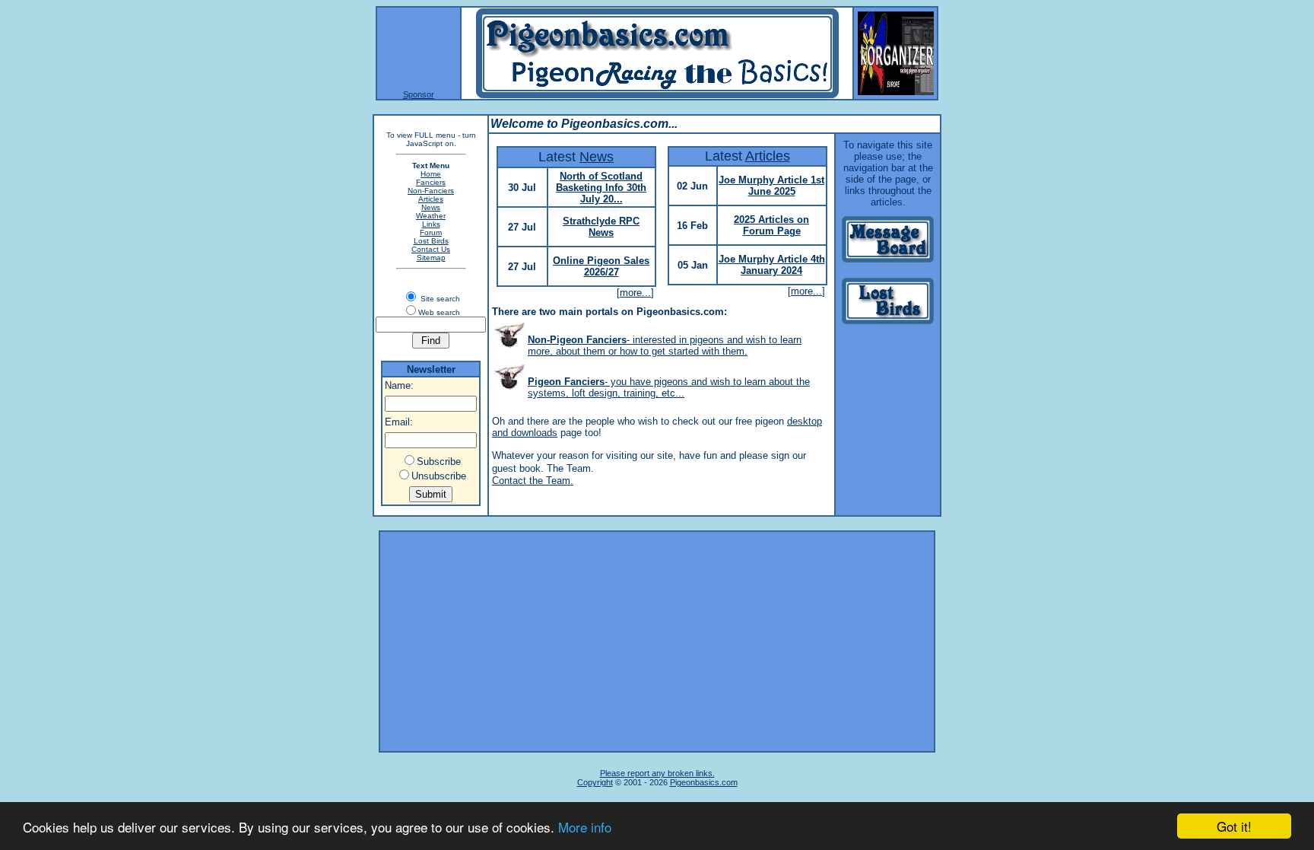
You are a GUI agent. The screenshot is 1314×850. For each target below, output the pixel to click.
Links (431, 224)
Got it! (1234, 826)
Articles (430, 199)
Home (431, 174)
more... (635, 292)
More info (584, 826)
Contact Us (430, 249)
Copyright (595, 782)
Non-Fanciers (431, 190)
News (430, 207)
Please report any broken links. (657, 773)
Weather (431, 216)
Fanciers (431, 182)
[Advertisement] (657, 641)
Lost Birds (431, 241)
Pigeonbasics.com (704, 782)
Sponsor (418, 94)
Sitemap (431, 257)
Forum (431, 232)
